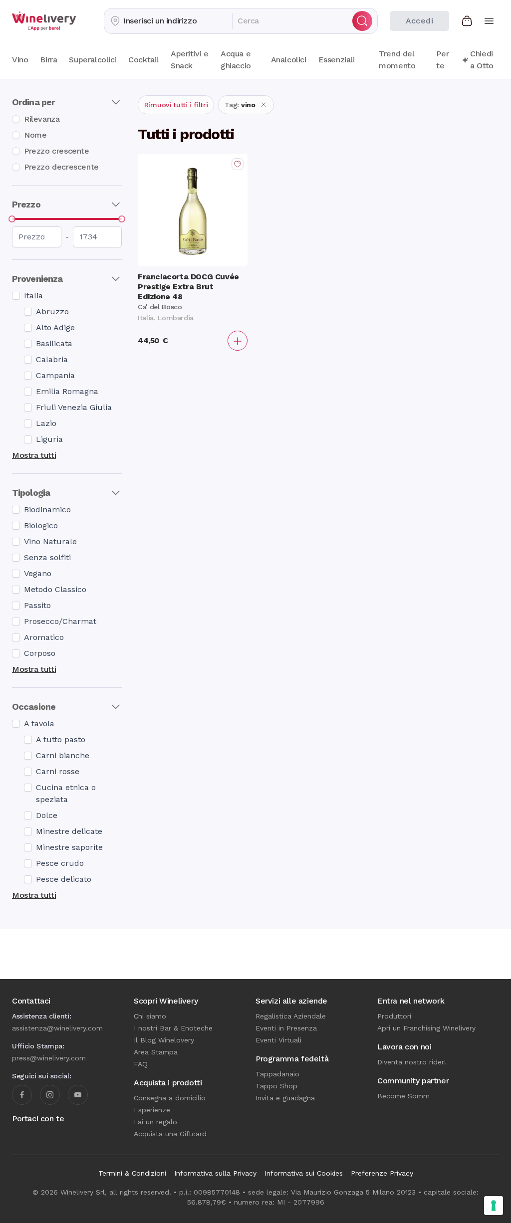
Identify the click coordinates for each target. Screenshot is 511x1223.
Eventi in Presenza (286, 1028)
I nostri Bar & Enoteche (173, 1028)
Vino (20, 59)
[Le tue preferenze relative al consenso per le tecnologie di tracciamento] (493, 1205)
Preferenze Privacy (382, 1173)
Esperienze (152, 1110)
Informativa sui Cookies (303, 1173)
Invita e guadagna (285, 1098)
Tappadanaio (277, 1074)
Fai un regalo (155, 1122)
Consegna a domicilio (170, 1098)
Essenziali (336, 59)
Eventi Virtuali (278, 1040)
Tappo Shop (276, 1086)
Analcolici (288, 59)
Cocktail (143, 59)
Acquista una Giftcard (170, 1134)
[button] (168, 20)
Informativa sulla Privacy (215, 1173)
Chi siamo (150, 1016)
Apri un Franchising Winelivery (426, 1028)
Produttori (394, 1016)
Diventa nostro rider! (411, 1062)
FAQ (141, 1064)
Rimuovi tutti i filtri (176, 105)
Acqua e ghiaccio (236, 59)
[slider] (11, 218)
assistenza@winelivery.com (57, 1028)
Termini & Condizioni (132, 1173)
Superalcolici (92, 59)
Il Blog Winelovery (164, 1040)
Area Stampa (156, 1052)
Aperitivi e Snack (190, 59)
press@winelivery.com (49, 1058)
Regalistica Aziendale (291, 1016)
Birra (48, 59)
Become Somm (403, 1096)
